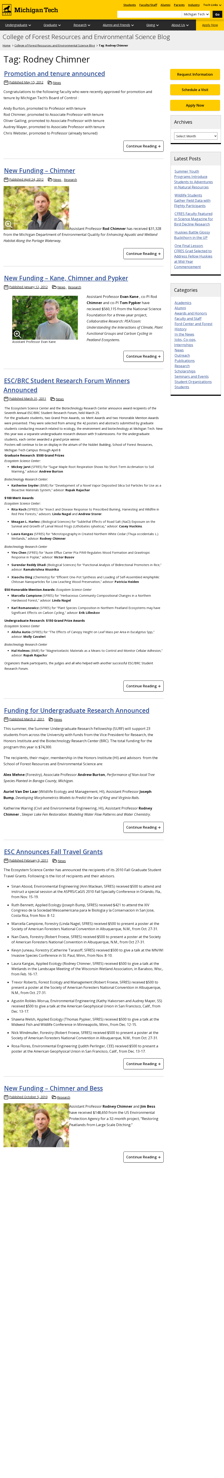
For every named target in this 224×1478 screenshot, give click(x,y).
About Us (178, 25)
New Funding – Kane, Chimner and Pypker (66, 278)
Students (129, 5)
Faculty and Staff (188, 318)
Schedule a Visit (195, 89)
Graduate (50, 25)
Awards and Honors (191, 313)
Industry (194, 5)
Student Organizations (193, 381)
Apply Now (210, 25)
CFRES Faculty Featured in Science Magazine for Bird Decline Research (193, 219)
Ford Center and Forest (193, 323)
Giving (150, 25)
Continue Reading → (143, 146)
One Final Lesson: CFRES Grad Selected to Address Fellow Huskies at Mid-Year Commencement (193, 256)
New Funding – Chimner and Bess (53, 1088)
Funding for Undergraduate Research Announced (76, 710)
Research (80, 25)
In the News (184, 334)
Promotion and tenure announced (54, 73)
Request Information (195, 74)
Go (217, 14)
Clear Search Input (178, 14)
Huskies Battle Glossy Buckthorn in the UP (192, 235)
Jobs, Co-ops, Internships (185, 342)
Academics (183, 302)
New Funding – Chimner (39, 170)
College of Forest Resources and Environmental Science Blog (86, 37)
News (57, 83)
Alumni (165, 5)
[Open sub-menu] (220, 5)
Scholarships (185, 371)
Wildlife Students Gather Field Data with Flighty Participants (192, 200)
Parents (179, 5)
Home (6, 45)
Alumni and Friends (116, 25)
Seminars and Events (192, 376)
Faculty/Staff (148, 5)
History (181, 329)
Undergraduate (16, 25)
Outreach (182, 355)
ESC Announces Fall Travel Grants (53, 851)
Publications (185, 360)
